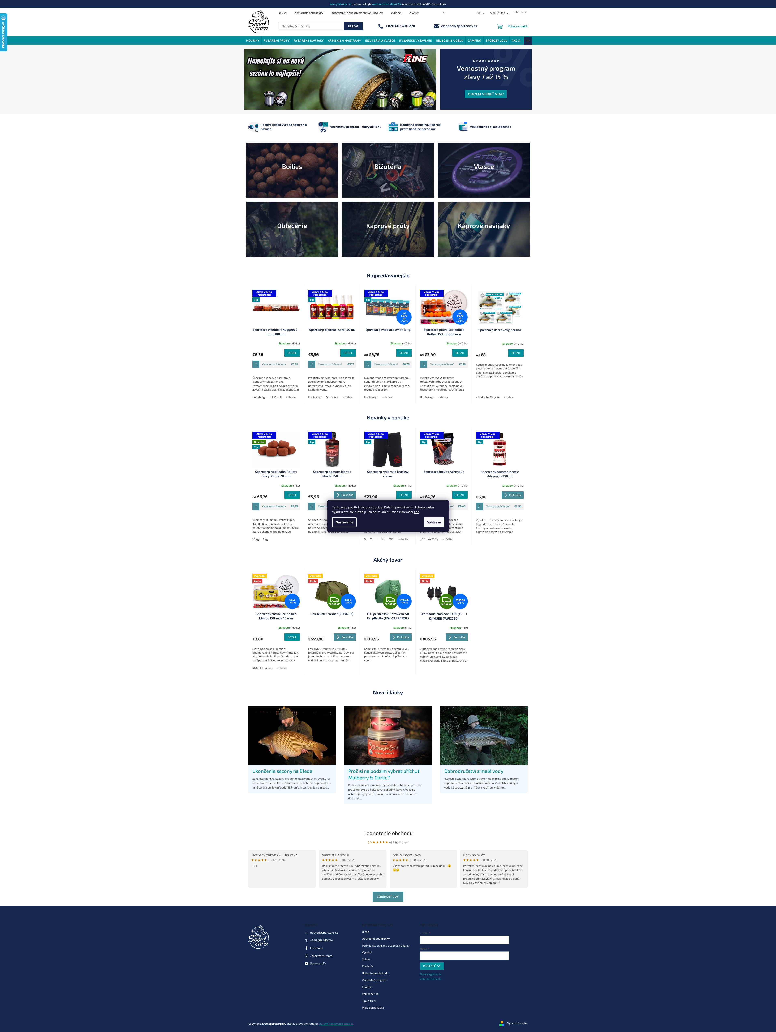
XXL (391, 539)
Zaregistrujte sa (340, 4)
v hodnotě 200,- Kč (488, 397)
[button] (258, 79)
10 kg (255, 539)
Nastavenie (344, 522)
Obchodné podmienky (309, 13)
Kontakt (367, 986)
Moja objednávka (373, 1007)
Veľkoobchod (370, 993)
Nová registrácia (430, 974)
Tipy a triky (369, 1000)
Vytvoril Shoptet (517, 1023)
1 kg (265, 539)
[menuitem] (252, 40)
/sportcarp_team (321, 955)
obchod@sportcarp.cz (324, 932)
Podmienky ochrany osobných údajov (357, 13)
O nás (282, 13)
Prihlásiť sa (432, 966)
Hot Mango (259, 397)
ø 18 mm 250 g (429, 539)
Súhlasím (434, 522)
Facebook (316, 947)
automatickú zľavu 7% (386, 4)
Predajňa (368, 966)
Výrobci (396, 13)
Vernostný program (374, 979)
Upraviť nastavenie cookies (336, 1023)
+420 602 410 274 (321, 940)
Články (414, 13)
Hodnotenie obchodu (388, 833)
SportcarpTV (318, 963)
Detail (292, 352)
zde (416, 512)
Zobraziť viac (388, 896)
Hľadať (353, 26)
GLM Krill (276, 397)
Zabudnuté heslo (431, 978)
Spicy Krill (332, 397)
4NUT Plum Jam (262, 668)
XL (383, 539)
